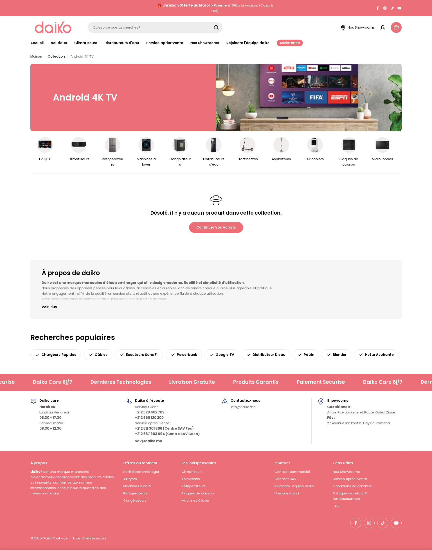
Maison (36, 56)
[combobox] (155, 27)
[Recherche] (216, 27)
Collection (56, 56)
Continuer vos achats (216, 227)
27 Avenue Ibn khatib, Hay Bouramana (358, 423)
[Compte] (382, 27)
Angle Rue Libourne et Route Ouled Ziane (361, 412)
